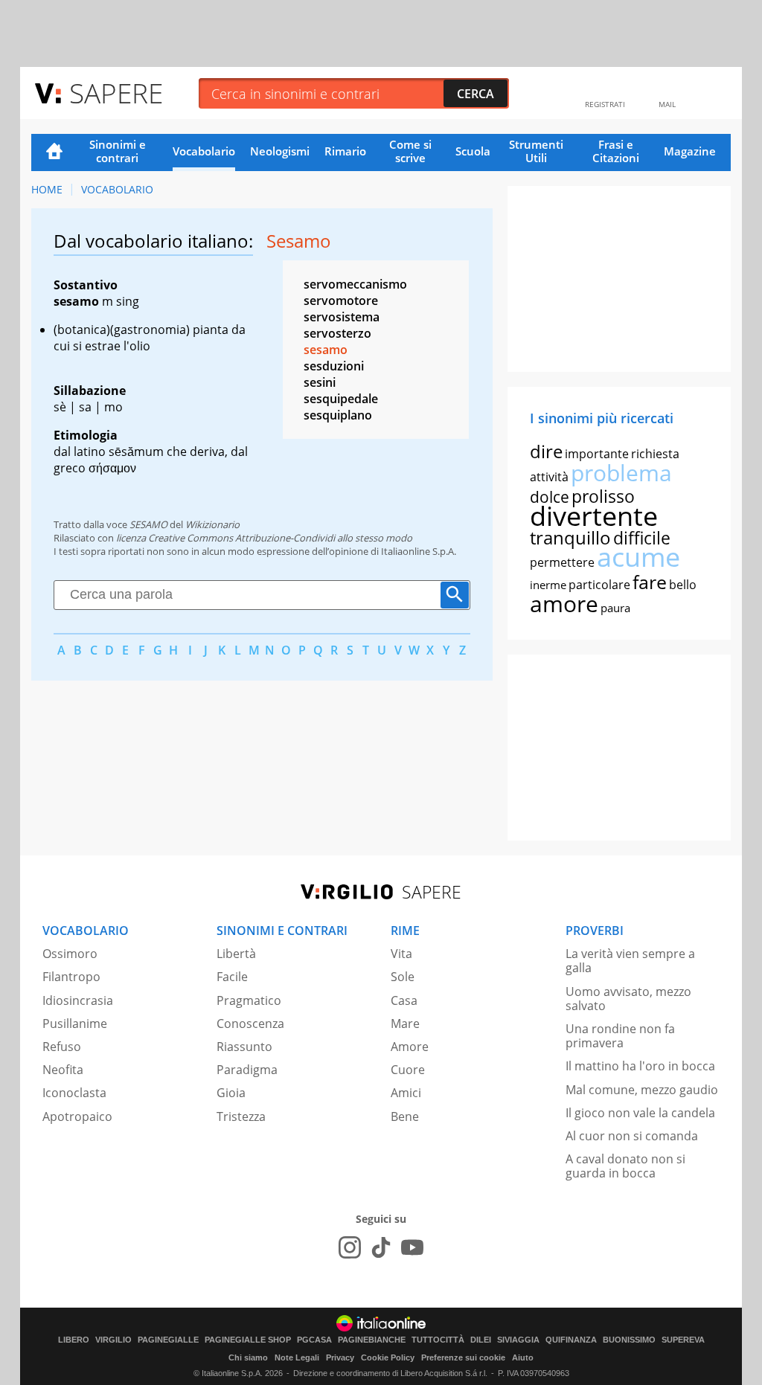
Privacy (340, 1357)
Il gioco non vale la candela (640, 1113)
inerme (548, 584)
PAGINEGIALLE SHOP (248, 1340)
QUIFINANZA (571, 1340)
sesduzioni (334, 366)
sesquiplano (338, 415)
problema (621, 472)
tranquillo (570, 537)
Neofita (62, 1069)
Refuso (61, 1046)
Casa (404, 1000)
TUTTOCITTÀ (438, 1340)
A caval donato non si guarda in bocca (625, 1166)
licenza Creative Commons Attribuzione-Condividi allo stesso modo (264, 537)
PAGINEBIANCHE (372, 1340)
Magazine (690, 151)
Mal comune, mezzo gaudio (642, 1090)
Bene (405, 1116)
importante (597, 454)
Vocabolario (204, 151)
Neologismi (280, 151)
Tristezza (241, 1116)
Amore (410, 1046)
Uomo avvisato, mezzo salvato (628, 998)
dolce (549, 496)
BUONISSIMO (629, 1340)
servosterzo (337, 333)
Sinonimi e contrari (117, 151)
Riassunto (244, 1046)
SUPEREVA (683, 1340)
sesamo (326, 349)
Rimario (345, 151)
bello (683, 584)
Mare (405, 1023)
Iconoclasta (74, 1092)
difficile (641, 538)
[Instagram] (349, 1247)
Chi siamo (248, 1357)
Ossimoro (69, 953)
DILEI (480, 1340)
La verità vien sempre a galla (630, 960)
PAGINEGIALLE (168, 1340)
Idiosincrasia (77, 1000)
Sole (402, 976)
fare (650, 581)
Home (54, 152)
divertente (594, 516)
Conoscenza (250, 1023)
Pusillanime (74, 1023)
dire (546, 451)
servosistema (342, 317)
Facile (232, 976)
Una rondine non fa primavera (620, 1036)
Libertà (236, 953)
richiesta (655, 454)
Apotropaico (77, 1116)
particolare (599, 584)
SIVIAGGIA (518, 1340)
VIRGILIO (113, 1340)
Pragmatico (249, 1000)
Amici (406, 1092)
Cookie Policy (387, 1357)
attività (549, 477)
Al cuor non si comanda (632, 1136)
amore (564, 603)
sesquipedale (341, 399)
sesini (320, 382)
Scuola (472, 151)
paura (615, 607)
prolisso (603, 496)
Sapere (116, 93)
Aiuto (523, 1357)
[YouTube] (412, 1247)
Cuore (408, 1069)
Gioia (231, 1092)
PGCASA (314, 1340)
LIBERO (73, 1340)
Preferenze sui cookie (463, 1357)
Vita (401, 953)
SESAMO (148, 524)
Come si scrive (410, 151)
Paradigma (247, 1069)
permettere (562, 562)
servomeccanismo (355, 284)
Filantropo (71, 976)
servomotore (341, 300)
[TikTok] (381, 1247)
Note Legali (297, 1357)
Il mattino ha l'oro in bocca (640, 1066)
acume (638, 557)
